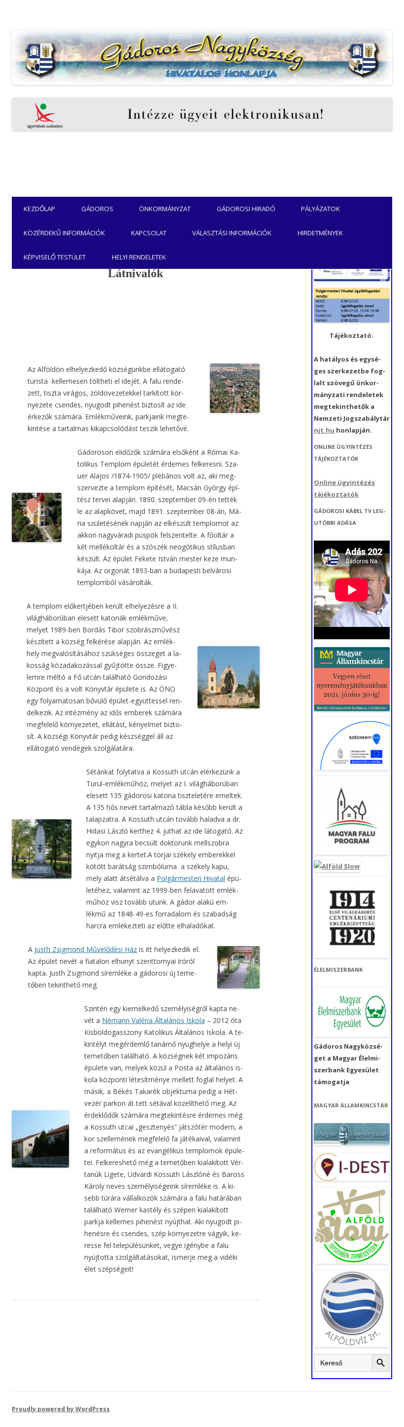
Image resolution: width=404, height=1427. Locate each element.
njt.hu (324, 430)
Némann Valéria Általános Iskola (153, 1020)
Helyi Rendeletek (139, 257)
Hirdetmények (320, 232)
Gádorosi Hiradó (246, 208)
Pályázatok (320, 208)
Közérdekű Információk (64, 232)
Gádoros (97, 208)
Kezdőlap (39, 208)
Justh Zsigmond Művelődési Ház (85, 949)
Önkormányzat (165, 208)
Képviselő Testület (55, 257)
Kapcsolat (149, 232)
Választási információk (231, 232)
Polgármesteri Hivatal (191, 878)
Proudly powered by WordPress (61, 1409)
